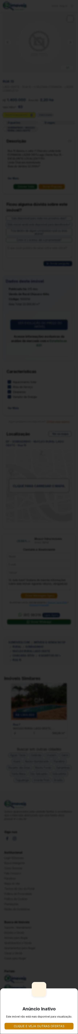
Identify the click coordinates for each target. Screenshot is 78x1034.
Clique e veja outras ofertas (39, 1026)
